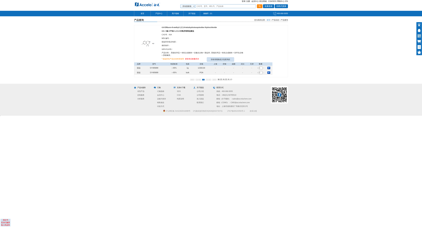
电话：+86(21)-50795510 (226, 95)
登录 (243, 1)
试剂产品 (140, 91)
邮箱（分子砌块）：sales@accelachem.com (233, 99)
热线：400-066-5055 (224, 91)
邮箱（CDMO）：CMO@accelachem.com (233, 102)
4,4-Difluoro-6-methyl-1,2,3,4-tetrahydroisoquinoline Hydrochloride (189, 27)
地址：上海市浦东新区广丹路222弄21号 (232, 106)
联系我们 (200, 102)
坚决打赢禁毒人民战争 (5, 224)
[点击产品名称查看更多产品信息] (148, 44)
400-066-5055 (282, 13)
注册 (248, 1)
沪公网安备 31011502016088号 (177, 111)
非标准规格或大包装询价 (220, 59)
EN (286, 1)
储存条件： (166, 45)
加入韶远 (200, 99)
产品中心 (158, 13)
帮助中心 (280, 1)
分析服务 (140, 99)
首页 (142, 13)
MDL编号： (166, 38)
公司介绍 (200, 91)
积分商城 (263, 1)
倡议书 (5, 220)
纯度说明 (180, 99)
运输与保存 (161, 99)
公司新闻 (200, 95)
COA (179, 95)
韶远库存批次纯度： (169, 42)
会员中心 (254, 1)
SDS (179, 91)
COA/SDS (272, 1)
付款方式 (160, 106)
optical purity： (167, 49)
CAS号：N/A (167, 35)
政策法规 (253, 111)
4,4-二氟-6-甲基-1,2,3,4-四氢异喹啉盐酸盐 (178, 31)
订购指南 (160, 91)
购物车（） (208, 13)
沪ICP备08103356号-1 (236, 111)
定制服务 (140, 95)
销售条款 (160, 102)
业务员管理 (211, 116)
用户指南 (175, 13)
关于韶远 (191, 13)
